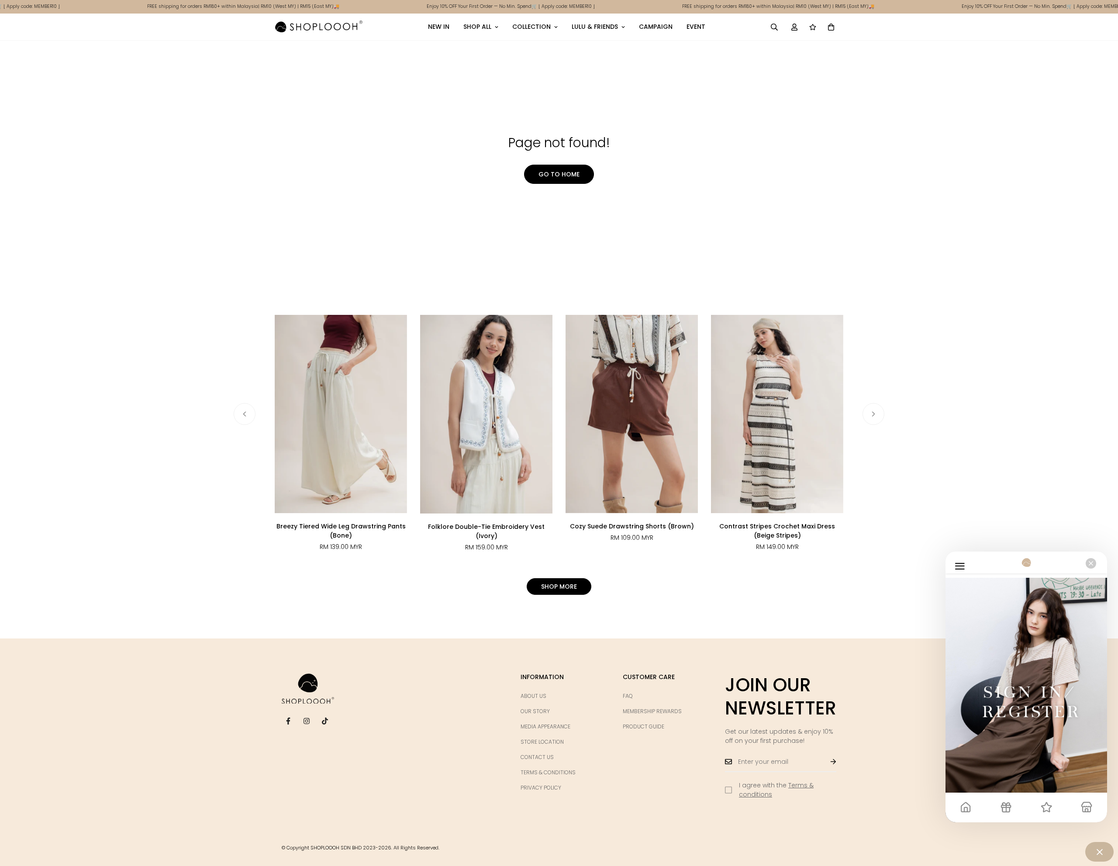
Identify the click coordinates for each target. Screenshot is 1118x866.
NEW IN (438, 26)
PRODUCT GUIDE (643, 726)
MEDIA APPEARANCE (545, 726)
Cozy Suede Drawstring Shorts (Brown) (632, 526)
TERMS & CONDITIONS (548, 772)
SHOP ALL (477, 26)
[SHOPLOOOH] (318, 26)
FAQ (628, 696)
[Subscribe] (826, 761)
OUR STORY (535, 711)
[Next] (873, 414)
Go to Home (559, 174)
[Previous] (244, 414)
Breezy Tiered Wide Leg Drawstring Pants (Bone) (341, 531)
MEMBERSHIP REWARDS (652, 711)
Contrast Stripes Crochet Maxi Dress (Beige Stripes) (777, 531)
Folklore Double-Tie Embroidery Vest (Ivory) (486, 531)
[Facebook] (288, 721)
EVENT (696, 26)
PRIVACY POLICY (541, 787)
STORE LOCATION (542, 741)
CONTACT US (537, 757)
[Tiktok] (324, 721)
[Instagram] (306, 721)
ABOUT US (533, 696)
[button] (831, 26)
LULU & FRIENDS (595, 26)
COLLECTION (531, 26)
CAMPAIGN (656, 26)
